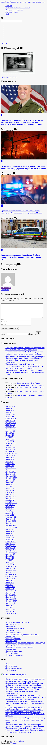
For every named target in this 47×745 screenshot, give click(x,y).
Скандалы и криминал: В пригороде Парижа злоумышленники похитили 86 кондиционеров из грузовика (24, 714)
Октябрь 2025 (10, 427)
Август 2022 (10, 505)
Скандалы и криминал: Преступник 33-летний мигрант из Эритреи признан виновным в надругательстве (23, 360)
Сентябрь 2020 (11, 552)
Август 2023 (10, 480)
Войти (7, 664)
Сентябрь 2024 (11, 453)
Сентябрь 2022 (11, 503)
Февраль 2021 (10, 542)
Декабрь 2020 (10, 546)
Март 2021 (9, 540)
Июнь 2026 (9, 410)
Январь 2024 (10, 470)
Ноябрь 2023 (10, 474)
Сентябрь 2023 (11, 478)
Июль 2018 (9, 605)
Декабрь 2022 (10, 496)
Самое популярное (16, 674)
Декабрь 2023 (10, 472)
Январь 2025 (10, 445)
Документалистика (12, 624)
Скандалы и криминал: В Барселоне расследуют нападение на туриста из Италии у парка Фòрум (24, 709)
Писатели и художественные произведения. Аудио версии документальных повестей (25, 644)
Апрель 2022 (10, 513)
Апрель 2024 (10, 464)
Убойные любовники (13, 653)
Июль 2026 (9, 408)
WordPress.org (10, 670)
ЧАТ (7, 14)
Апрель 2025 (10, 439)
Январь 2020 (10, 568)
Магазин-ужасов (11, 12)
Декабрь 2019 (10, 570)
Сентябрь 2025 (11, 429)
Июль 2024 (9, 458)
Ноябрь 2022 (10, 499)
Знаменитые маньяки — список (17, 8)
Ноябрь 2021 (10, 523)
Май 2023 (9, 486)
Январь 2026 (10, 421)
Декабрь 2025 (10, 423)
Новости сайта (11, 641)
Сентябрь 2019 (11, 576)
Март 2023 (9, 490)
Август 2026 (10, 406)
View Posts (5, 290)
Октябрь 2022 (10, 501)
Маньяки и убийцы (13, 639)
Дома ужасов (10, 626)
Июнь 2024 (9, 460)
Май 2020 (9, 560)
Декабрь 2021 (10, 521)
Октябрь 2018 (10, 599)
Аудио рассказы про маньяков (17, 622)
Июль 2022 (9, 507)
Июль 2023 (9, 482)
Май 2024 (9, 462)
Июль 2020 (9, 556)
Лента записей (11, 666)
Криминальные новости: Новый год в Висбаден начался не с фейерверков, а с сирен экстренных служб (21, 257)
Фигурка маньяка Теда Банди (28, 383)
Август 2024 (10, 455)
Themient (13, 743)
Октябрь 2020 (10, 550)
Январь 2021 (10, 544)
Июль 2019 (9, 581)
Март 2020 (9, 564)
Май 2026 (9, 412)
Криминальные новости (14, 628)
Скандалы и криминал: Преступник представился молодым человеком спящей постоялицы (24, 349)
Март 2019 (9, 589)
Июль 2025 (9, 433)
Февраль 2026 (10, 419)
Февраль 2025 (10, 443)
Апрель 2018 (10, 609)
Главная (8, 6)
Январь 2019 (10, 593)
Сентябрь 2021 (11, 527)
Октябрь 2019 (10, 574)
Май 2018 (9, 607)
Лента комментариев (13, 668)
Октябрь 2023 (10, 476)
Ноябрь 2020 (10, 548)
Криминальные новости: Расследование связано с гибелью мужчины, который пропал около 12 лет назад (24, 372)
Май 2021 (9, 535)
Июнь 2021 (9, 533)
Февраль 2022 (10, 517)
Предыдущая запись (9, 77)
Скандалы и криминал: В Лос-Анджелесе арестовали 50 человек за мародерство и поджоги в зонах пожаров (23, 168)
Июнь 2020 (9, 558)
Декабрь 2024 (10, 447)
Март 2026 (9, 416)
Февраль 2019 (10, 591)
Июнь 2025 (9, 435)
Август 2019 (10, 578)
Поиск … (32, 334)
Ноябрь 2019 (10, 572)
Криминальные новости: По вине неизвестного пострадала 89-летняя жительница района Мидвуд (21, 212)
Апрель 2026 (10, 414)
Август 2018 (10, 603)
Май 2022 (9, 511)
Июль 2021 (9, 531)
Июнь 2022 (9, 509)
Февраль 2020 (10, 566)
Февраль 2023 (10, 492)
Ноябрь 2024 (10, 449)
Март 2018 (9, 611)
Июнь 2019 (9, 583)
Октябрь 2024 (10, 451)
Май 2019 (9, 585)
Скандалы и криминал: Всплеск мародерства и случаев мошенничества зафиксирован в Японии (24, 725)
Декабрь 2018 (10, 595)
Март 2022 (9, 515)
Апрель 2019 (10, 587)
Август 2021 (10, 529)
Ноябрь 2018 (10, 597)
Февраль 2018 (10, 613)
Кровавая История (12, 630)
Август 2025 (10, 431)
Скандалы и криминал (14, 651)
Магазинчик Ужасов (13, 632)
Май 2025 (9, 437)
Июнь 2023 (9, 484)
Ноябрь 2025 (10, 425)
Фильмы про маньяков (14, 10)
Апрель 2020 (10, 562)
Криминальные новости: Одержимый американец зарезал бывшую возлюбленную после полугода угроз (25, 720)
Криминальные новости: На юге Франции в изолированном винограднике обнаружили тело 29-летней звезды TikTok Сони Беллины (25, 366)
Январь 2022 (10, 519)
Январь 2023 (10, 494)
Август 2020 (10, 554)
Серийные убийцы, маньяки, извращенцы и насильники (23, 2)
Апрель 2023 (10, 488)
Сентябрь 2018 (11, 601)
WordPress (20, 741)
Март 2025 (9, 441)
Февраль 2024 (10, 468)
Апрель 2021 (10, 537)
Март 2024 (9, 466)
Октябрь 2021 (10, 525)
